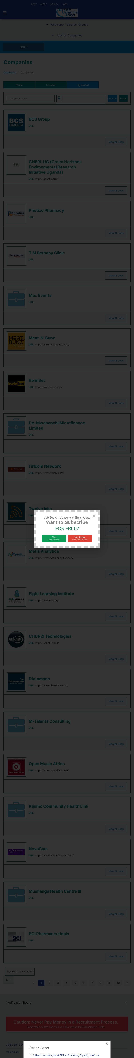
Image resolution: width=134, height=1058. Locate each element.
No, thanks (79, 538)
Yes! (54, 538)
